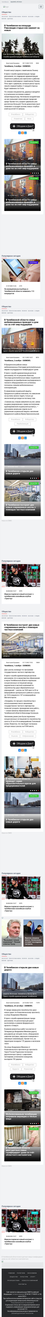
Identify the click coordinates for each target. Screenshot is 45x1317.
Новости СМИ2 (7, 521)
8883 (12, 779)
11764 (22, 1143)
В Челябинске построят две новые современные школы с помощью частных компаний (21, 166)
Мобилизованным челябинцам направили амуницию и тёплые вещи (21, 1116)
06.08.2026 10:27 (11, 1236)
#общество (29, 114)
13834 (22, 464)
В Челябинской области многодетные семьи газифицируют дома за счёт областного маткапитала (20, 1151)
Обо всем (30, 16)
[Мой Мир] (25, 133)
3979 (20, 1236)
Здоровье (10, 18)
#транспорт (28, 1069)
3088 (20, 591)
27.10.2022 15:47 (39, 777)
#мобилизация (22, 424)
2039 (20, 286)
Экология (5, 16)
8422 (22, 195)
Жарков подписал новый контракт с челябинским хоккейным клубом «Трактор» (19, 1241)
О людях (36, 16)
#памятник (18, 119)
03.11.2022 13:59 (28, 63)
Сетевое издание (18, 1294)
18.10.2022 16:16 (12, 1109)
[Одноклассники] (22, 133)
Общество (33, 142)
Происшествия (13, 1280)
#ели (29, 119)
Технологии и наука (15, 16)
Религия (24, 16)
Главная (11, 1273)
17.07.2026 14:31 (11, 286)
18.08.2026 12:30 (11, 591)
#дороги (15, 1069)
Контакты (23, 1284)
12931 (22, 159)
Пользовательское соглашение (22, 1303)
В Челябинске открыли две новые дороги (19, 820)
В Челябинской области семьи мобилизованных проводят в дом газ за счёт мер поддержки (22, 202)
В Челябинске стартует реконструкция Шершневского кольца (19, 290)
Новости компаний (30, 1280)
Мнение (4, 18)
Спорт (35, 1213)
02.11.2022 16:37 (12, 195)
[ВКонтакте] (19, 133)
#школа (14, 736)
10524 (22, 1109)
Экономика (32, 1273)
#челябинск (15, 114)
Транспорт (33, 262)
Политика (21, 1273)
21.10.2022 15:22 (12, 1143)
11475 (22, 815)
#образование (28, 736)
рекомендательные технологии (22, 1313)
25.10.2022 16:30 (12, 815)
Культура (24, 1277)
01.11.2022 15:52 (12, 159)
